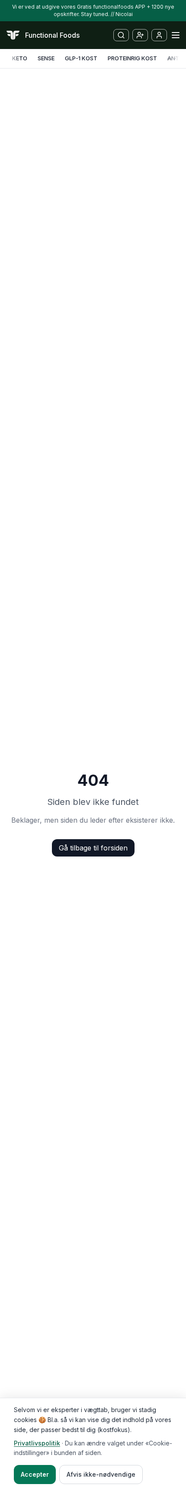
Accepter (35, 1474)
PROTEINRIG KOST (132, 58)
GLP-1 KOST (81, 58)
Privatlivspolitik (37, 1443)
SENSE (46, 58)
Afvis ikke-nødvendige (101, 1474)
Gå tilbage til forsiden (93, 848)
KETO (19, 58)
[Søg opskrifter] (121, 35)
